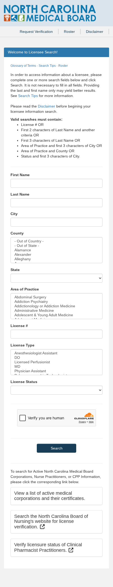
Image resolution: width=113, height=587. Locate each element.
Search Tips (47, 66)
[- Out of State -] (56, 245)
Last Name (20, 194)
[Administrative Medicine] (56, 310)
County (17, 233)
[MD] (56, 366)
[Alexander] (56, 254)
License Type (22, 345)
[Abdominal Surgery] (56, 297)
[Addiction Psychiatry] (56, 301)
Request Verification (36, 31)
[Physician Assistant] (56, 371)
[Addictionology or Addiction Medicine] (56, 306)
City (14, 214)
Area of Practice (25, 289)
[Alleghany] (56, 259)
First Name (20, 175)
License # (19, 326)
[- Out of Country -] (56, 241)
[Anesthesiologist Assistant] (56, 353)
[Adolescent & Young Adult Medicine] (56, 315)
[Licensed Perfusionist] (56, 362)
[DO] (56, 357)
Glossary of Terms (23, 66)
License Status (24, 382)
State (15, 270)
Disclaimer (94, 31)
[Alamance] (56, 250)
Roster (69, 31)
